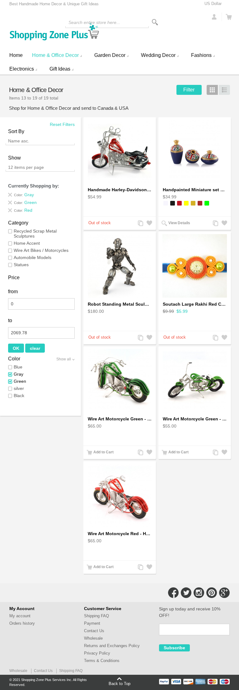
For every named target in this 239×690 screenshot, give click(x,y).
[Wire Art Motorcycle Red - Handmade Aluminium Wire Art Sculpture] (119, 495)
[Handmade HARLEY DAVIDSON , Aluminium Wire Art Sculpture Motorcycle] (119, 151)
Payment (92, 623)
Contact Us (94, 630)
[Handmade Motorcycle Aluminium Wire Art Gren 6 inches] (194, 380)
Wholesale (93, 638)
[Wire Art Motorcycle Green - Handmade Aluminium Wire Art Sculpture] (119, 380)
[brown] (200, 203)
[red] (179, 203)
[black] (173, 203)
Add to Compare (140, 224)
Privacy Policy (97, 653)
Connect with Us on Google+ (224, 592)
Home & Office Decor (55, 55)
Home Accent (27, 243)
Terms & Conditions (102, 660)
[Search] (155, 22)
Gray (18, 374)
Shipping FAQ (96, 616)
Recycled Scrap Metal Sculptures (35, 233)
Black (19, 395)
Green (20, 381)
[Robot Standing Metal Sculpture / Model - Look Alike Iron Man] (119, 266)
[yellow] (186, 203)
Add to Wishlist (148, 224)
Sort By (16, 131)
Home (16, 55)
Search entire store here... (94, 22)
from (13, 291)
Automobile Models (32, 257)
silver (19, 388)
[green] (207, 203)
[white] (166, 203)
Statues (21, 264)
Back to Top (119, 683)
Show (14, 157)
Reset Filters (62, 124)
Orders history (22, 623)
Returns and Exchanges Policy (112, 645)
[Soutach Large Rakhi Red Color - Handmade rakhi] (194, 266)
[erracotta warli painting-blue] (194, 151)
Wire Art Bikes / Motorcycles (41, 250)
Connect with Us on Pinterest (211, 592)
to (10, 320)
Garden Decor (109, 55)
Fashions (201, 55)
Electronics (21, 69)
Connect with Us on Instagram (199, 592)
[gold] (193, 203)
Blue (18, 366)
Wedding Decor (158, 55)
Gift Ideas (59, 69)
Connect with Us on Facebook (173, 592)
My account (19, 616)
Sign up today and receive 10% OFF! (189, 612)
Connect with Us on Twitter (186, 592)
